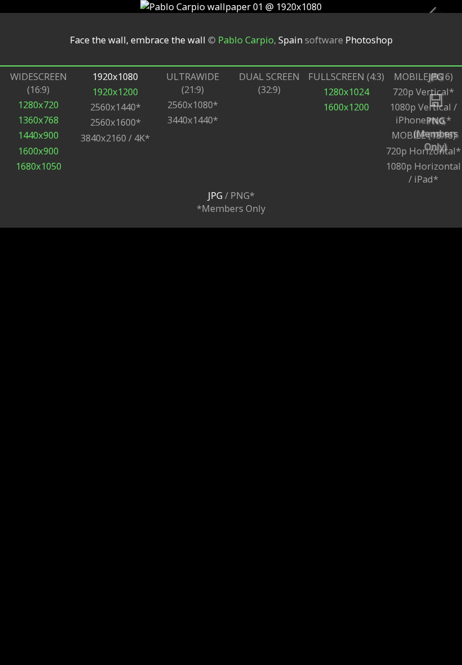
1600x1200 (346, 106)
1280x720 (38, 104)
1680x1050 (38, 165)
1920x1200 (115, 91)
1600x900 (38, 150)
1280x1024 (346, 91)
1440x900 (38, 134)
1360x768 (38, 119)
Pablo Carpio (246, 39)
